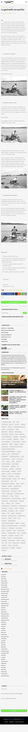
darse (12, 461)
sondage (23, 533)
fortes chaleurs (5, 481)
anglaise (23, 424)
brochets (9, 439)
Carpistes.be (4, 341)
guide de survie (5, 491)
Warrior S (4, 550)
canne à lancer (16, 441)
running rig (11, 528)
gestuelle (20, 290)
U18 (6, 543)
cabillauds (15, 439)
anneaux (4, 427)
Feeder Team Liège (6, 478)
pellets (9, 518)
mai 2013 (14, 665)
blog (16, 434)
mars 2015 (14, 647)
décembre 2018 (14, 599)
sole (18, 533)
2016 (18, 422)
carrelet (16, 444)
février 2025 (14, 581)
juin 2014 (14, 657)
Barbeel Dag (18, 432)
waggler (13, 548)
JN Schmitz (7, 559)
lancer (16, 496)
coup (15, 290)
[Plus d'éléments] (2, 297)
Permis (14, 518)
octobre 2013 (14, 661)
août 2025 (14, 574)
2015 (14, 422)
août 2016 (14, 622)
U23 (10, 543)
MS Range (4, 511)
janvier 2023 (14, 587)
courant (13, 459)
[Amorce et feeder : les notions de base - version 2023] (4, 413)
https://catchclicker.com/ (8, 330)
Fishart (14, 478)
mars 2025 (14, 579)
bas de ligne (5, 434)
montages (4, 508)
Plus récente (5, 306)
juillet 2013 (14, 663)
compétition (5, 456)
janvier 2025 (14, 583)
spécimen (4, 535)
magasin (21, 501)
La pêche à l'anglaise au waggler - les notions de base (17, 391)
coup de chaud (5, 459)
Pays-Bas (4, 515)
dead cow (18, 461)
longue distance (14, 501)
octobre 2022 (14, 593)
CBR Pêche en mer (6, 337)
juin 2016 (14, 626)
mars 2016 (14, 632)
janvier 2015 (14, 649)
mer (13, 503)
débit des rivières (6, 464)
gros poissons (5, 488)
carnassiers (5, 444)
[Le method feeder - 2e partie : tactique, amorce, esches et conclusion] (4, 407)
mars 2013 (14, 669)
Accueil (3, 7)
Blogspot (10, 719)
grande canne (17, 486)
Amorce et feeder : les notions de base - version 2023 (17, 412)
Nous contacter (19, 721)
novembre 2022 (14, 591)
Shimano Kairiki (11, 533)
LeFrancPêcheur (6, 498)
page (12, 513)
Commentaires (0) (14, 302)
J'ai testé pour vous (19, 493)
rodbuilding (22, 525)
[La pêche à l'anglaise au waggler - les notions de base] (4, 392)
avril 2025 (14, 576)
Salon (3, 530)
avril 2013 (14, 667)
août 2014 (14, 655)
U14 (3, 543)
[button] (1, 2)
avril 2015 (14, 645)
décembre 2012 (14, 676)
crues (3, 461)
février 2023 (14, 585)
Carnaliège (4, 339)
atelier (17, 429)
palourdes (18, 513)
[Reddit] (19, 294)
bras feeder (23, 436)
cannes (23, 441)
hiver (19, 491)
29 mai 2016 (4, 424)
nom (8, 513)
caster (21, 444)
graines (10, 486)
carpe (10, 444)
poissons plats (11, 520)
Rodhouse (4, 528)
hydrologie (9, 493)
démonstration (5, 466)
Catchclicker (5, 446)
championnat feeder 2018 (8, 449)
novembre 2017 (14, 605)
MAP (3, 503)
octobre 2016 (14, 618)
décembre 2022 (14, 589)
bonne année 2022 (6, 436)
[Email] (25, 294)
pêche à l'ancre (12, 515)
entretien (13, 471)
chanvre (19, 451)
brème (3, 439)
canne (21, 439)
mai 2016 (14, 628)
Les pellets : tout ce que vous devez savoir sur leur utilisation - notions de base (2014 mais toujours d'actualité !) (17, 399)
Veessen (23, 543)
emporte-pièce (6, 471)
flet (19, 478)
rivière (22, 523)
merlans (18, 503)
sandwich (8, 530)
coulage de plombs (14, 456)
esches (9, 474)
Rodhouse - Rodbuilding (7, 328)
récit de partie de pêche (8, 523)
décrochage (15, 464)
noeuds (21, 511)
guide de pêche (14, 488)
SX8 (22, 535)
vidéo (9, 545)
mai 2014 (14, 659)
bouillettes (15, 436)
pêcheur (4, 518)
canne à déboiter (10, 7)
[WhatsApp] (22, 294)
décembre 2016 (14, 614)
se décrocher (21, 530)
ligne (24, 498)
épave (19, 471)
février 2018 (14, 601)
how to (3, 493)
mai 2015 (14, 643)
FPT (15, 481)
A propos (11, 721)
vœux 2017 (15, 545)
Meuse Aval (14, 506)
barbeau (11, 432)
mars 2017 (14, 610)
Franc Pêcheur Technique (8, 483)
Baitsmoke (4, 432)
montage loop (22, 506)
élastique (11, 469)
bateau (11, 434)
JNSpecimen (5, 496)
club (8, 454)
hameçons (14, 491)
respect (17, 523)
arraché (10, 427)
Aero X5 (11, 424)
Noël (17, 511)
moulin (16, 508)
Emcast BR (18, 469)
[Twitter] (16, 294)
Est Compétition (16, 474)
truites (23, 540)
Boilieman (21, 434)
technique (4, 540)
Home (6, 721)
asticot (3, 429)
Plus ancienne (22, 306)
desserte (13, 466)
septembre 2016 (14, 620)
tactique (4, 538)
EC (18, 466)
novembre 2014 (14, 653)
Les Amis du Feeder (16, 498)
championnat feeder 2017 (16, 446)
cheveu (4, 454)
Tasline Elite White (18, 538)
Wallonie (19, 548)
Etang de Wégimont (6, 335)
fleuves (23, 478)
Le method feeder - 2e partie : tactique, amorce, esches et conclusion (17, 407)
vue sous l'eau (5, 548)
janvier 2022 (14, 595)
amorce (17, 424)
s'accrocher (19, 528)
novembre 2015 (14, 636)
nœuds (3, 513)
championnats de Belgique (8, 451)
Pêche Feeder (4, 332)
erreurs (3, 474)
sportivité (11, 535)
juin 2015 (14, 640)
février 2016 (14, 634)
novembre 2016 (14, 616)
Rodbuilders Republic (12, 525)
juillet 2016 (14, 624)
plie (19, 518)
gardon (22, 483)
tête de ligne (12, 540)
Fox (12, 481)
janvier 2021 (14, 597)
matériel (8, 503)
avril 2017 (14, 607)
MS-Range (11, 511)
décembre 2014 (14, 651)
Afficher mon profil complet (10, 560)
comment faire (15, 454)
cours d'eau (20, 459)
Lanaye (11, 496)
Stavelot (17, 535)
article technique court (19, 427)
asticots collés (10, 429)
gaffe (17, 483)
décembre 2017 (14, 603)
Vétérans (4, 545)
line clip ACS (5, 501)
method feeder (5, 506)
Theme (23, 719)
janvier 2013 (14, 673)
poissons (4, 520)
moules (10, 508)
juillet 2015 (14, 638)
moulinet (21, 508)
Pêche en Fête (21, 515)
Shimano (4, 533)
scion (14, 530)
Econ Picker (4, 469)
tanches (10, 538)
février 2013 (14, 671)
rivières (3, 525)
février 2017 (14, 612)
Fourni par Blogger (7, 568)
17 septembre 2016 (6, 422)
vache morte (16, 543)
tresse (18, 540)
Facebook (4, 476)
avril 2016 (14, 630)
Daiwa (8, 461)
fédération (11, 476)
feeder (17, 476)
